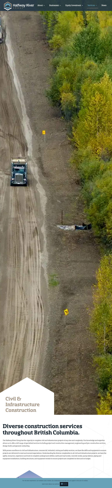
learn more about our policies (50, 484)
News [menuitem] (104, 5)
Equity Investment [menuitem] (73, 5)
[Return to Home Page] (19, 6)
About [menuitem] (40, 5)
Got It (65, 484)
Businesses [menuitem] (54, 5)
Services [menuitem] (91, 5)
